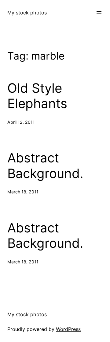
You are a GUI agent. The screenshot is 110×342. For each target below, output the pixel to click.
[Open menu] (99, 12)
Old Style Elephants (37, 95)
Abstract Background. (45, 165)
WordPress (68, 329)
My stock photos (27, 13)
